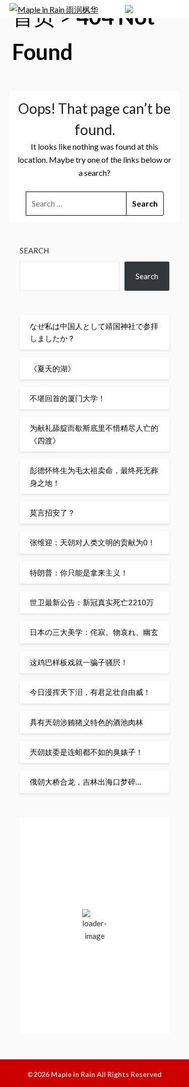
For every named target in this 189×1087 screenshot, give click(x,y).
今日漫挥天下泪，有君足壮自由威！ (90, 691)
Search (34, 250)
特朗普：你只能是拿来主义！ (79, 572)
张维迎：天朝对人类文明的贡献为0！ (92, 542)
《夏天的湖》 (52, 368)
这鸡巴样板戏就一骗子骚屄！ (79, 662)
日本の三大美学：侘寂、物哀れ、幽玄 (94, 631)
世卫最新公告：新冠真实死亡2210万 (92, 602)
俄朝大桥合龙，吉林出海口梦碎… (85, 781)
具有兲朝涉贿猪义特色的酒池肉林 (86, 722)
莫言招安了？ (52, 512)
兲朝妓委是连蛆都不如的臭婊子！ (86, 751)
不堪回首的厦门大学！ (67, 398)
